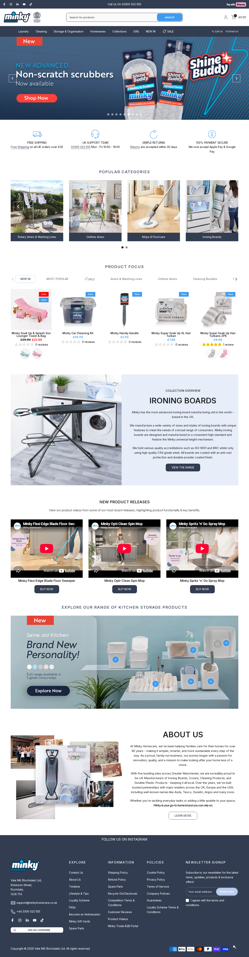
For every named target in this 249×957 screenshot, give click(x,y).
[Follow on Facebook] (4, 4)
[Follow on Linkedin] (17, 4)
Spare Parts (76, 928)
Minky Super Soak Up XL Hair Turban (171, 334)
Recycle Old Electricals (122, 893)
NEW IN (150, 31)
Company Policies (158, 893)
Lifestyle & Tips (79, 893)
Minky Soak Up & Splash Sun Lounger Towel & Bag (31, 334)
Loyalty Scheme (79, 900)
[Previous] (13, 78)
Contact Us (76, 872)
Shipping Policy (118, 872)
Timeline (74, 886)
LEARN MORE (182, 815)
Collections (119, 31)
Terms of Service (158, 886)
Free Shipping (20, 147)
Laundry (23, 31)
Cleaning (41, 31)
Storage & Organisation (68, 31)
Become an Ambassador (84, 914)
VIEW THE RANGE (183, 467)
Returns (135, 147)
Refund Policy (117, 879)
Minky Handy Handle (124, 333)
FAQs (72, 907)
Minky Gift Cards (79, 921)
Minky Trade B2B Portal (123, 926)
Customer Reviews (120, 912)
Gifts (136, 31)
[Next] (236, 78)
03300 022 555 (80, 147)
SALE (170, 31)
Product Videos (118, 919)
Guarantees (154, 900)
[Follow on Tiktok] (30, 4)
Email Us (233, 31)
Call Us (219, 31)
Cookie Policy (156, 872)
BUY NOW (46, 589)
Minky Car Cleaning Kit (77, 333)
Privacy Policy (156, 879)
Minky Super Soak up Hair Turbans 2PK (218, 334)
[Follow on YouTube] (24, 4)
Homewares (98, 31)
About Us (75, 879)
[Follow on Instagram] (11, 4)
